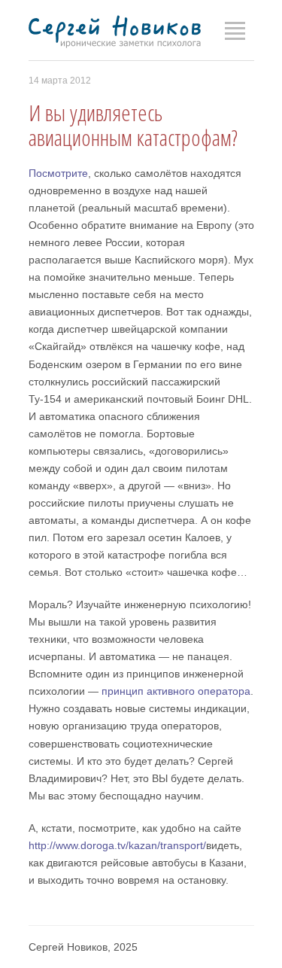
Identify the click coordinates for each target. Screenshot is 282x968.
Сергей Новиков (115, 32)
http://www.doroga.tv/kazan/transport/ (117, 845)
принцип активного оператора (176, 691)
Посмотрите (58, 173)
